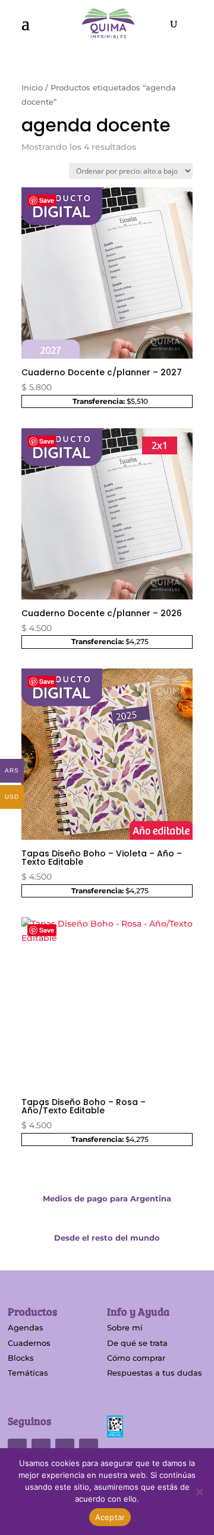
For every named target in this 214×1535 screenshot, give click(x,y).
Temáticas (28, 1372)
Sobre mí (125, 1327)
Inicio (32, 87)
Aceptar (110, 1517)
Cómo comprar (136, 1358)
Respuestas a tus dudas (154, 1372)
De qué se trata (137, 1343)
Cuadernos (29, 1343)
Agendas (25, 1327)
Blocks (21, 1358)
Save (46, 200)
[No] (199, 1492)
